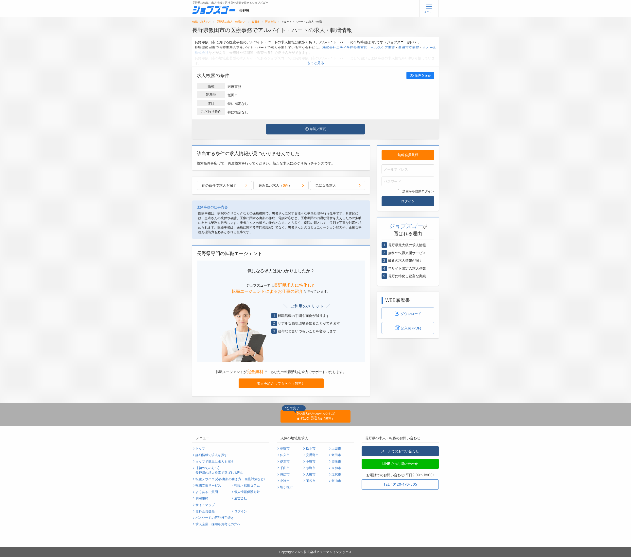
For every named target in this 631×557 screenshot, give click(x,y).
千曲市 (285, 468)
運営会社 (240, 498)
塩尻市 (336, 474)
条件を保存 (423, 75)
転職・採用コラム (247, 485)
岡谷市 (311, 481)
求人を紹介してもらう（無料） (281, 383)
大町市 (311, 474)
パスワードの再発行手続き (214, 518)
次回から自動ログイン (418, 191)
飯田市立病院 (408, 47)
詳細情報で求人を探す (211, 455)
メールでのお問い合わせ (400, 451)
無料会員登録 (408, 155)
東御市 (336, 468)
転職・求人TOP (201, 21)
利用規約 (201, 498)
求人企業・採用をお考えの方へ (217, 524)
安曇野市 (312, 455)
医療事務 (270, 21)
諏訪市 (285, 474)
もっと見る (315, 63)
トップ (200, 448)
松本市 (311, 448)
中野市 (311, 461)
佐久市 (285, 455)
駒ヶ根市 (286, 487)
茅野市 (311, 468)
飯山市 (336, 481)
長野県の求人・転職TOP (231, 21)
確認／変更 (318, 129)
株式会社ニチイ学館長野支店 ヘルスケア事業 (358, 47)
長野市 (285, 448)
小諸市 (285, 481)
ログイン (408, 201)
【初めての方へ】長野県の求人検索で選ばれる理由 (219, 470)
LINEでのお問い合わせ (400, 463)
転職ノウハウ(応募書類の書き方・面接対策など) (230, 479)
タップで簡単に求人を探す (214, 461)
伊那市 (285, 461)
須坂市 (336, 461)
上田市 (336, 448)
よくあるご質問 (206, 492)
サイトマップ (205, 505)
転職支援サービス (208, 485)
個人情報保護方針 (247, 492)
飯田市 (256, 21)
